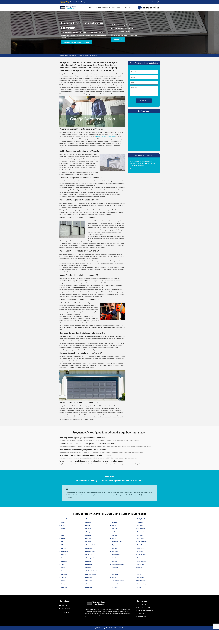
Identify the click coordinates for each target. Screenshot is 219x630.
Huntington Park (90, 558)
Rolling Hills (115, 587)
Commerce (64, 574)
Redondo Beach (116, 584)
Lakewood (89, 587)
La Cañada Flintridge (92, 571)
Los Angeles (115, 532)
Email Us (64, 606)
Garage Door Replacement (145, 611)
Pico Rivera (115, 574)
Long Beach (115, 529)
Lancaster (114, 519)
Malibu (113, 538)
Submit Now (144, 100)
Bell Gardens (64, 545)
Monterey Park (116, 555)
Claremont (64, 571)
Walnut (139, 574)
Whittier (139, 587)
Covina (63, 581)
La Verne (88, 584)
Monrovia (114, 548)
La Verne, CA (156, 2)
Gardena (88, 535)
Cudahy (63, 584)
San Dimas (140, 525)
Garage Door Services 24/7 (109, 628)
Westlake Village (142, 584)
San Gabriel (140, 532)
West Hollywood (141, 581)
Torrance (139, 568)
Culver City (64, 587)
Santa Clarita (140, 538)
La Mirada (89, 577)
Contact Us (127, 7)
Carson (63, 564)
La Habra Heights (91, 574)
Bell (62, 542)
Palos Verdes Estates (118, 564)
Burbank (63, 558)
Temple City (140, 564)
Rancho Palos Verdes (118, 581)
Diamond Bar (90, 519)
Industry (88, 561)
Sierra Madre (140, 548)
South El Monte (141, 555)
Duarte (88, 525)
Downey (88, 522)
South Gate (140, 558)
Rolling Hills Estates (143, 519)
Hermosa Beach (90, 551)
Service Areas (116, 7)
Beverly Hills (64, 551)
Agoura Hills (64, 519)
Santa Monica (141, 545)
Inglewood (89, 564)
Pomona (114, 577)
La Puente (89, 581)
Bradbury (63, 555)
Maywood (114, 545)
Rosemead (140, 522)
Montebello (115, 551)
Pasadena (114, 571)
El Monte (88, 529)
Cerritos (63, 568)
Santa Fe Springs (142, 542)
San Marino (140, 535)
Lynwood (114, 535)
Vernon (139, 571)
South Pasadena (141, 561)
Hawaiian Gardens (91, 545)
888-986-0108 (151, 8)
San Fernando (141, 529)
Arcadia (63, 525)
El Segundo (89, 532)
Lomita (114, 525)
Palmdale (114, 561)
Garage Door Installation (144, 608)
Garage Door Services (102, 7)
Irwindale (88, 568)
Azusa (62, 535)
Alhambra (63, 522)
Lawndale (114, 522)
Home (90, 7)
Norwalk (114, 558)
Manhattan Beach (117, 542)
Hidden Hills (89, 555)
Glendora (88, 542)
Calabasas (64, 561)
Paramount (115, 568)
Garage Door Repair (143, 605)
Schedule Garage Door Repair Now (76, 42)
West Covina (140, 577)
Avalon (63, 532)
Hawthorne (89, 548)
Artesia (63, 529)
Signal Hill (140, 551)
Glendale (88, 538)
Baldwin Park (64, 538)
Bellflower (64, 548)
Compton (63, 577)
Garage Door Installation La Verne (87, 55)
